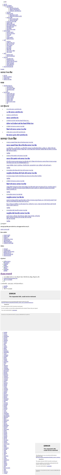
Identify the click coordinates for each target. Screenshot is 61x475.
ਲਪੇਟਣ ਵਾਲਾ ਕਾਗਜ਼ (11, 29)
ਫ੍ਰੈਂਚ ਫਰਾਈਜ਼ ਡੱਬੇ (11, 24)
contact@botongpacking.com (10, 278)
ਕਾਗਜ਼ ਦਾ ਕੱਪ (10, 100)
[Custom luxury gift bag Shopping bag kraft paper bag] (20, 142)
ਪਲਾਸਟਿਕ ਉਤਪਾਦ (8, 85)
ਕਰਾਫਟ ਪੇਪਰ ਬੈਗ (13, 20)
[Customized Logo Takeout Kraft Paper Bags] (17, 210)
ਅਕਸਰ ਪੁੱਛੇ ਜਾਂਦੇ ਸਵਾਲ (12, 61)
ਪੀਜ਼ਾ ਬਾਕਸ (9, 52)
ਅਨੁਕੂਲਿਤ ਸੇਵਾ (10, 58)
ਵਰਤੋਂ (5, 40)
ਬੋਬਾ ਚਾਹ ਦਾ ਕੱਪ (10, 44)
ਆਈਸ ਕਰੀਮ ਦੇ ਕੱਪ (8, 239)
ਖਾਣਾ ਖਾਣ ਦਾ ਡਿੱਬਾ (11, 50)
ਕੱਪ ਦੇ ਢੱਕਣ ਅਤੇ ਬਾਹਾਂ (11, 25)
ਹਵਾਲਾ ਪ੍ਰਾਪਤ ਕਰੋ (5, 229)
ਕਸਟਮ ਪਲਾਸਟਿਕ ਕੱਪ (12, 118)
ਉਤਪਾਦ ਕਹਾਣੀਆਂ (11, 56)
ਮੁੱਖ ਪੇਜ (5, 4)
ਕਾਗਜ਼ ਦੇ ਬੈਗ (9, 17)
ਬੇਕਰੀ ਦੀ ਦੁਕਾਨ (10, 38)
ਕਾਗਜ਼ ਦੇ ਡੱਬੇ (9, 23)
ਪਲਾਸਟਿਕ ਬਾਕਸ (10, 89)
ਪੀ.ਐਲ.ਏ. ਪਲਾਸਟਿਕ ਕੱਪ (15, 11)
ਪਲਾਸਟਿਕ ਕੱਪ (10, 7)
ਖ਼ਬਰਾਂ (5, 53)
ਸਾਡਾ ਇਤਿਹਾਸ (10, 65)
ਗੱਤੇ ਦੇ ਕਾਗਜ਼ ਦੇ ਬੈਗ (14, 19)
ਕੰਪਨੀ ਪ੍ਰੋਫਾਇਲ (10, 64)
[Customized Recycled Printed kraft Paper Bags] (20, 170)
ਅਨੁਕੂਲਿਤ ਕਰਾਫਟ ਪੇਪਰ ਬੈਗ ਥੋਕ (15, 197)
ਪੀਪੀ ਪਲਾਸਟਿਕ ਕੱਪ (14, 8)
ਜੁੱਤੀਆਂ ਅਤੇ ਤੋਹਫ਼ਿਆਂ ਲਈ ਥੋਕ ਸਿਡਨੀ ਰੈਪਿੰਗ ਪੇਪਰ (20, 123)
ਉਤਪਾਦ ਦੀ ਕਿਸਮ (8, 5)
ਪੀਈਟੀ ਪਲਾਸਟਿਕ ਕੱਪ (15, 9)
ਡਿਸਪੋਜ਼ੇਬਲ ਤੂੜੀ (10, 27)
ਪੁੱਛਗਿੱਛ (8, 153)
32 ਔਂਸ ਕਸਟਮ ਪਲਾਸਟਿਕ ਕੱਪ (15, 112)
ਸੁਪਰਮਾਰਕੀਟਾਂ (10, 37)
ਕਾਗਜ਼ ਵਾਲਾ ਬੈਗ (10, 96)
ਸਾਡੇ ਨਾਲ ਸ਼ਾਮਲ (10, 62)
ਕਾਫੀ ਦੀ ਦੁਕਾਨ (10, 32)
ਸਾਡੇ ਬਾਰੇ (6, 57)
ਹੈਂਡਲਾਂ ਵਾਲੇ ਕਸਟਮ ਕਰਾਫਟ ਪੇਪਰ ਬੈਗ (16, 129)
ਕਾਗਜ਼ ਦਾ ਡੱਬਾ (10, 99)
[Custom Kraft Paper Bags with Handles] (15, 181)
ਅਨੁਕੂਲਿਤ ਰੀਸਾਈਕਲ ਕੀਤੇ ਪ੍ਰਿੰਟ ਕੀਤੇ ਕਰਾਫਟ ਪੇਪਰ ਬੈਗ (22, 173)
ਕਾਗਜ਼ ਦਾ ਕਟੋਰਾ (10, 97)
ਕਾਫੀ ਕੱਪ (9, 41)
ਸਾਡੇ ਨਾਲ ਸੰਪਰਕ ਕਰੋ (8, 66)
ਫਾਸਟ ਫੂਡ (9, 34)
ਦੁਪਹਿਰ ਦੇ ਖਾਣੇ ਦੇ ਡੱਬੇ (11, 21)
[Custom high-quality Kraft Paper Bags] (17, 155)
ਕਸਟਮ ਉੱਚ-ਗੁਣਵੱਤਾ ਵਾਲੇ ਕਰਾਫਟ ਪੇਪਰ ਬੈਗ (18, 158)
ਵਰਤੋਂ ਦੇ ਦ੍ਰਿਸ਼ (7, 31)
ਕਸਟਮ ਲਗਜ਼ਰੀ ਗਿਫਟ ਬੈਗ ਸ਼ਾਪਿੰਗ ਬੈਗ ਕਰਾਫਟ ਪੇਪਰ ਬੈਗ (22, 145)
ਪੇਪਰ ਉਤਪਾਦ (7, 92)
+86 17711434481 (8, 279)
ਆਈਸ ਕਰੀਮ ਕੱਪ (11, 42)
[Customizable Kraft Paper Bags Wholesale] (14, 194)
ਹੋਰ (7, 91)
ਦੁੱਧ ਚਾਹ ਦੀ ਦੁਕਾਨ (11, 33)
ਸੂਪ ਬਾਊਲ (9, 46)
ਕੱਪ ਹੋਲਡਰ (9, 28)
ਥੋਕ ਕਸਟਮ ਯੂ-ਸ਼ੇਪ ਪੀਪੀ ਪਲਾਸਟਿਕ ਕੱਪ (17, 135)
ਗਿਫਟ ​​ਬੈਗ (9, 49)
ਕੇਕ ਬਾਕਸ (9, 48)
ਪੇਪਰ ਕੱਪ (9, 12)
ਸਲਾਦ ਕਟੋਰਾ (9, 45)
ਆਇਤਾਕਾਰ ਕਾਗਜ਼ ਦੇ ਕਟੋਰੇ (16, 16)
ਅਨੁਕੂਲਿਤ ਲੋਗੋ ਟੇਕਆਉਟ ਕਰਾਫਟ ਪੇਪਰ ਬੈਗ (18, 213)
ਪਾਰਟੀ (8, 36)
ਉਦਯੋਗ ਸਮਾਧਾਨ (10, 60)
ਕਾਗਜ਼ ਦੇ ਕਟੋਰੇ (10, 13)
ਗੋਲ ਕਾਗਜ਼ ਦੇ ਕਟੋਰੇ (14, 15)
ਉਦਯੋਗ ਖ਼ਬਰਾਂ (10, 54)
